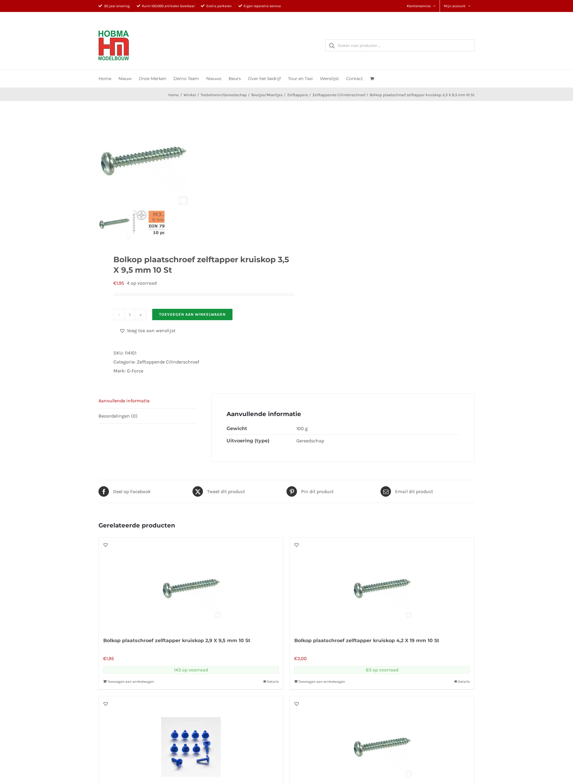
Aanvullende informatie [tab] (124, 400)
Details (273, 681)
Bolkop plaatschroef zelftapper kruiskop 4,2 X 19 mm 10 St (366, 640)
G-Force (135, 371)
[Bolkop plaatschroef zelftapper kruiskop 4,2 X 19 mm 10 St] (382, 584)
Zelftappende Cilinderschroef (168, 362)
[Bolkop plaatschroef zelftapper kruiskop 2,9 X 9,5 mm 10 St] (191, 584)
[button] (147, 330)
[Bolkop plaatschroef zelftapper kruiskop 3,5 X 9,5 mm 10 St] (165, 160)
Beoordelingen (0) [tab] (118, 416)
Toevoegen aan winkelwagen (192, 314)
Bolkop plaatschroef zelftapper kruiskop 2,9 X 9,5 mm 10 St (176, 640)
